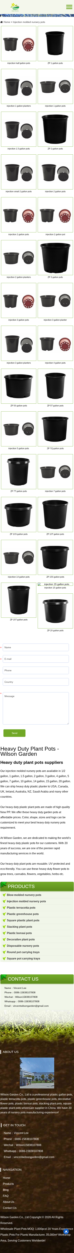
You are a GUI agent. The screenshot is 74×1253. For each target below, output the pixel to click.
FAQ (5, 1195)
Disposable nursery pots (23, 945)
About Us (8, 1201)
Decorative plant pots (21, 939)
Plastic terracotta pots (21, 907)
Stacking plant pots (19, 926)
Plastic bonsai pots (19, 933)
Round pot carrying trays (23, 952)
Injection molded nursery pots (29, 22)
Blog (6, 1189)
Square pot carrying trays (23, 958)
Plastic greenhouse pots (23, 914)
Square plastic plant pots (23, 920)
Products (8, 1183)
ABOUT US (11, 1052)
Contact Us (10, 1207)
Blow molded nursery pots (24, 895)
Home (7, 22)
